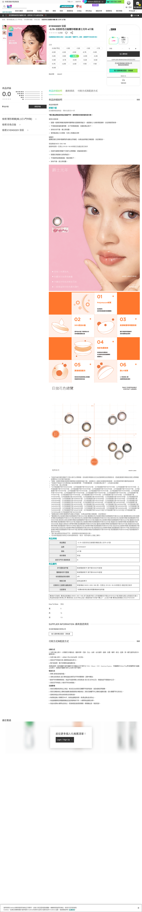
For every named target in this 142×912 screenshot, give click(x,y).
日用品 (79, 11)
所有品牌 (132, 11)
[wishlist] (66, 32)
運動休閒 (99, 11)
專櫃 (54, 11)
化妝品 (39, 11)
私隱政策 (72, 910)
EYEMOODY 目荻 (57, 26)
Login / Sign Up (63, 740)
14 (68, 657)
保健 (61, 11)
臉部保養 (30, 11)
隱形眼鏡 (119, 11)
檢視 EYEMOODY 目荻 (13, 130)
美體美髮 (70, 11)
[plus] (135, 48)
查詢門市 (78, 2)
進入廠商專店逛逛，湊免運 (123, 71)
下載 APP (70, 2)
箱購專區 (109, 11)
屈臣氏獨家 (19, 11)
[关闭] (138, 907)
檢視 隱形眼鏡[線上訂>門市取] (17, 119)
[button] (137, 4)
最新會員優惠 (7, 12)
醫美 (47, 11)
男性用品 (89, 11)
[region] (71, 908)
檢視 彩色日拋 (9, 125)
